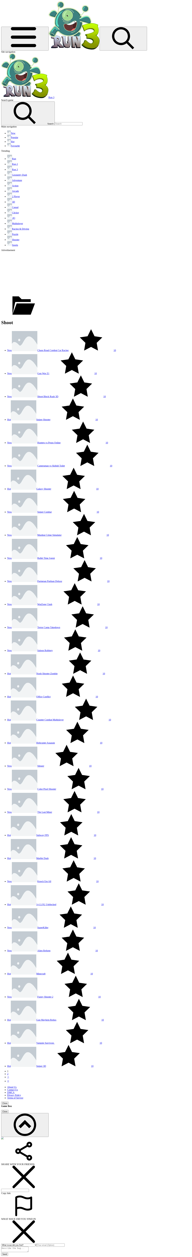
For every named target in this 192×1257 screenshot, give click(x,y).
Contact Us (12, 1089)
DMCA (11, 1092)
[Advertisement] (91, 273)
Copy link (6, 1193)
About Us (11, 1087)
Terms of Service (15, 1098)
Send (4, 1254)
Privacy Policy (14, 1095)
